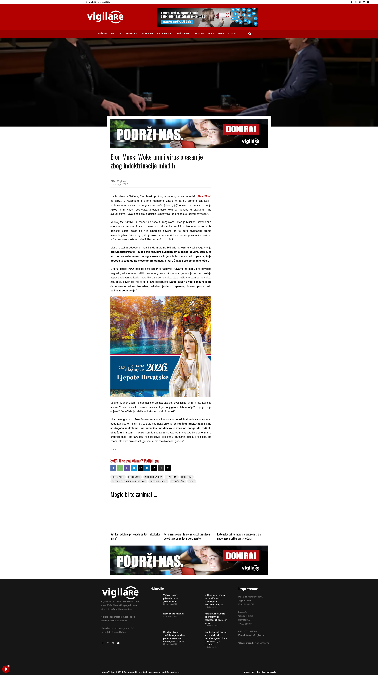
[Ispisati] (161, 468)
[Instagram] (355, 2)
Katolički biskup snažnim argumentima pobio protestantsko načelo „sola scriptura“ (174, 636)
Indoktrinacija (153, 477)
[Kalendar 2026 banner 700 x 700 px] (160, 346)
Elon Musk (134, 477)
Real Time (171, 477)
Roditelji (186, 477)
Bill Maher (118, 477)
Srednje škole (158, 481)
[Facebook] (351, 2)
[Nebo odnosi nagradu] (156, 615)
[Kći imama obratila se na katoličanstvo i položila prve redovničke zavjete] (189, 514)
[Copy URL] (168, 468)
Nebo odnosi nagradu (173, 613)
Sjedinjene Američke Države (129, 481)
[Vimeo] (364, 2)
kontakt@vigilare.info (256, 635)
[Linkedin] (147, 468)
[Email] (141, 468)
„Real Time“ (204, 196)
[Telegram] (134, 468)
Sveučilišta (178, 481)
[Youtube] (368, 2)
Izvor (113, 449)
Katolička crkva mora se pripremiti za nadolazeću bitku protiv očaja (239, 536)
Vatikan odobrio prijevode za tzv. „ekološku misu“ (135, 536)
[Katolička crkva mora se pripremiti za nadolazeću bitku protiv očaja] (242, 514)
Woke (192, 481)
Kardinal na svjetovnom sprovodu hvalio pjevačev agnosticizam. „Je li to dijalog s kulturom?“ (216, 638)
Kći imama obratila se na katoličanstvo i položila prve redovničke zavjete (187, 536)
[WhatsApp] (120, 468)
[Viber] (127, 468)
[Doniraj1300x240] (189, 150)
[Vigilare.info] (118, 17)
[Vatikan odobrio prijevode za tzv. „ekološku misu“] (135, 514)
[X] (360, 2)
